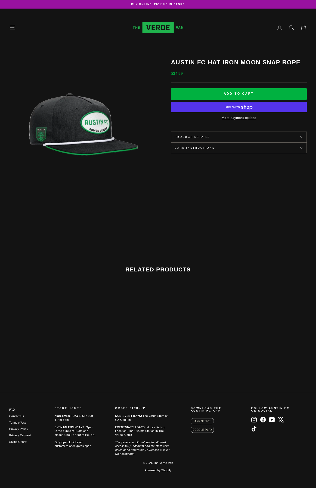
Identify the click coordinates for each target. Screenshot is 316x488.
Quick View (44, 349)
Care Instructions (195, 147)
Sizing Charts (18, 442)
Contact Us (16, 416)
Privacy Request (20, 435)
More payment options (239, 118)
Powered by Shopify (158, 470)
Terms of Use (18, 422)
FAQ (12, 409)
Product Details (192, 136)
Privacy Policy (18, 429)
